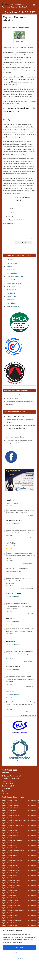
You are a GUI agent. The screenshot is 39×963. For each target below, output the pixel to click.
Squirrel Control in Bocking (9, 845)
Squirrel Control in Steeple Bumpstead (13, 910)
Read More (9, 535)
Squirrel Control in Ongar (9, 895)
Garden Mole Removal (14, 283)
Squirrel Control (12, 303)
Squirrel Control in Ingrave (9, 875)
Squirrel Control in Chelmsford (10, 805)
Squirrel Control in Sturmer (9, 915)
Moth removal (11, 290)
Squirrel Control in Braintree (10, 803)
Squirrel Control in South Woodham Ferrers (14, 820)
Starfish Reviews (32, 715)
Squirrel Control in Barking (9, 800)
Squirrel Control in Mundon (9, 893)
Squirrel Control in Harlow (9, 813)
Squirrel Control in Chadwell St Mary (12, 853)
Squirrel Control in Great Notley (11, 870)
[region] (19, 945)
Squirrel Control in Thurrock (10, 823)
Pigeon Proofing (12, 296)
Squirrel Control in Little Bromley (11, 880)
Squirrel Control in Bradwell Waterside (13, 850)
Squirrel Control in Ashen (9, 838)
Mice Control (11, 286)
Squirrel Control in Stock (9, 913)
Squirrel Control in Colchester (10, 808)
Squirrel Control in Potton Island (11, 905)
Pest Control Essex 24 (17, 4)
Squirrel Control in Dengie (9, 855)
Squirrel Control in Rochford (10, 818)
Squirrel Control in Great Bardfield (11, 873)
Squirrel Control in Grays (9, 810)
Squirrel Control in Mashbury (10, 888)
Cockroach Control (13, 273)
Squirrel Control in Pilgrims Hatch (11, 903)
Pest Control (11, 293)
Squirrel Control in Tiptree (9, 923)
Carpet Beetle (11, 270)
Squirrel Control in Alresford (10, 833)
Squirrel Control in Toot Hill (9, 925)
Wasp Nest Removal (13, 306)
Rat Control (10, 300)
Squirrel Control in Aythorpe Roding (12, 840)
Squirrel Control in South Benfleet (11, 920)
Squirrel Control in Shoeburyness (11, 918)
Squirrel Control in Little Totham (11, 883)
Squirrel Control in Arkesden (10, 835)
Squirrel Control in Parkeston (10, 900)
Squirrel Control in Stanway (10, 908)
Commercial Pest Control (15, 276)
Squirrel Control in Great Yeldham (11, 868)
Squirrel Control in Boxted (9, 848)
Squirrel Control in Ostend (9, 898)
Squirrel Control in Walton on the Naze (13, 825)
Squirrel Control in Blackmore (10, 843)
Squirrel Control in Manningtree (11, 885)
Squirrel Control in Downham (10, 858)
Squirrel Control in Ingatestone (10, 815)
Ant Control (10, 260)
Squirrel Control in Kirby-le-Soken (11, 878)
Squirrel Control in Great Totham (11, 865)
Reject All (20, 958)
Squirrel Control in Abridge (13, 571)
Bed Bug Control (12, 263)
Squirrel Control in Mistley (9, 890)
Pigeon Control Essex (12, 503)
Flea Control (11, 280)
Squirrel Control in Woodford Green (12, 828)
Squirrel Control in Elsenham (10, 863)
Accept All (19, 947)
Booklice (9, 266)
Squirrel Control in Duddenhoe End (12, 860)
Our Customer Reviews (12, 523)
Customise (19, 953)
